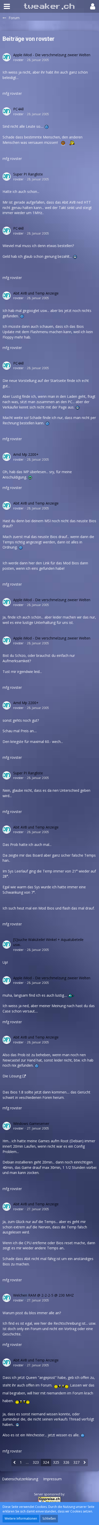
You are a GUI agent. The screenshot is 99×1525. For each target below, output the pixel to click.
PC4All (18, 109)
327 (76, 1462)
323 (36, 1462)
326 (66, 1462)
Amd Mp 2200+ (26, 454)
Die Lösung (12, 1076)
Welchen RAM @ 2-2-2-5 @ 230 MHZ (43, 1295)
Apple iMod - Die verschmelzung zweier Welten (51, 54)
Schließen (49, 1518)
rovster (18, 60)
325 (56, 1462)
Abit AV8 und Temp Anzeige (36, 293)
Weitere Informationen (21, 1518)
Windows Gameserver (31, 1123)
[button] (7, 6)
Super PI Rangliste (28, 174)
